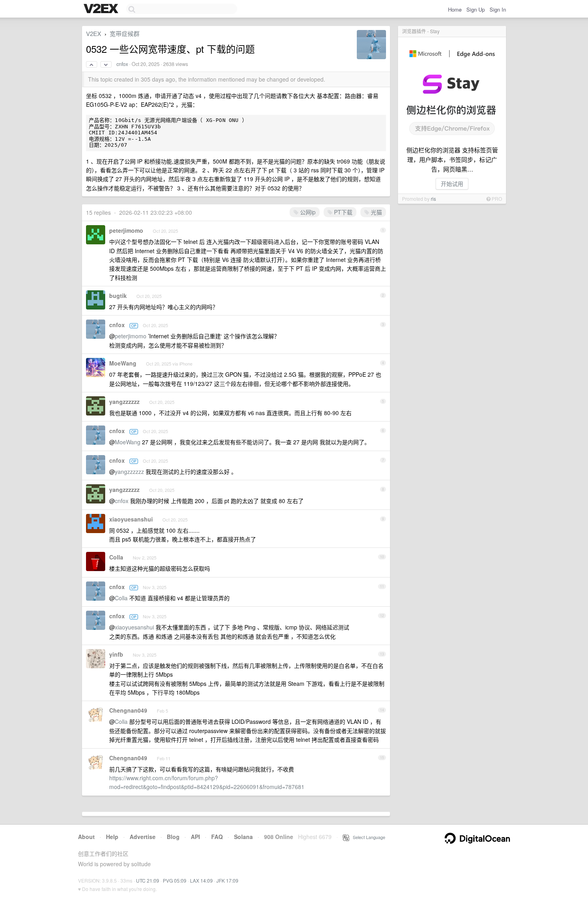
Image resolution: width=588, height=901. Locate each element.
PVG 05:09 (174, 880)
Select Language (367, 837)
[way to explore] (102, 9)
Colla (116, 557)
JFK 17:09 (227, 880)
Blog (173, 837)
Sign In (498, 9)
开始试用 (452, 184)
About (86, 837)
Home (455, 9)
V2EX (93, 33)
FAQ (217, 837)
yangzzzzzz (124, 402)
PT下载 (342, 212)
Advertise (143, 837)
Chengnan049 (128, 710)
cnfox (122, 64)
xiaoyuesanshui (131, 519)
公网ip (307, 212)
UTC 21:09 (147, 880)
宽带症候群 (125, 33)
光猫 (375, 212)
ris (433, 198)
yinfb (116, 654)
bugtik (118, 296)
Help (112, 837)
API (195, 837)
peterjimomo (126, 230)
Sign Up (475, 9)
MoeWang (122, 363)
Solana (243, 837)
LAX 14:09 (201, 880)
